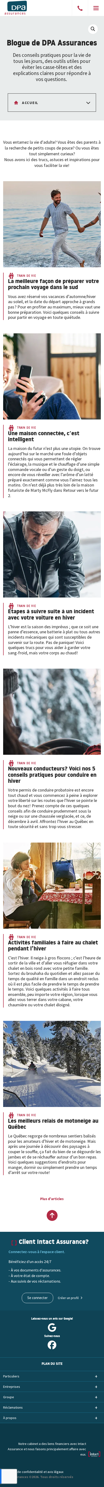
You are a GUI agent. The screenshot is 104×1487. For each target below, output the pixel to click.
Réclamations (13, 1407)
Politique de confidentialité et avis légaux (33, 1472)
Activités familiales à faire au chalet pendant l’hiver (53, 946)
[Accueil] (22, 7)
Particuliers (11, 1376)
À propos (9, 1418)
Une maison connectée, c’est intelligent (43, 437)
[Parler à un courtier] (80, 9)
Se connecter (37, 1297)
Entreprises (11, 1386)
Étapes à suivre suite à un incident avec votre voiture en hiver (51, 615)
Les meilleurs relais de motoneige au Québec (53, 1125)
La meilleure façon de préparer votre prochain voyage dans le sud (53, 285)
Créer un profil (68, 1298)
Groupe (8, 1397)
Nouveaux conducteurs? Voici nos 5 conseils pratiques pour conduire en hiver (52, 775)
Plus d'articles (52, 1198)
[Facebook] (52, 1346)
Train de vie (26, 275)
